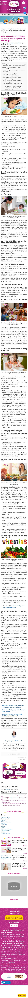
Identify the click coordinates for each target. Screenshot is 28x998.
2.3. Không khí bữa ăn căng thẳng (10, 73)
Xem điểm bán (11, 777)
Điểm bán (3, 823)
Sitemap (3, 832)
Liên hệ (2, 827)
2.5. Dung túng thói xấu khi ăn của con (11, 76)
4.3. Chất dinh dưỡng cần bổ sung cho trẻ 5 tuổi (13, 83)
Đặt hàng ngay (19, 777)
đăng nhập (7, 789)
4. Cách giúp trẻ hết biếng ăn (8, 79)
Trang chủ (3, 29)
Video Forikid (14, 873)
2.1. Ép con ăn (6, 68)
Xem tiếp (25, 845)
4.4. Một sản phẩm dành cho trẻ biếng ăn (11, 85)
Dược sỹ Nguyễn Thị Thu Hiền (13, 43)
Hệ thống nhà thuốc (11, 14)
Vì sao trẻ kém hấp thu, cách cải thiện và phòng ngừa (19, 857)
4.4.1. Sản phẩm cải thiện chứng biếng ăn (13, 86)
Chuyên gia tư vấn (5, 819)
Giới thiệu (3, 826)
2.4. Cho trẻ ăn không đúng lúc (9, 74)
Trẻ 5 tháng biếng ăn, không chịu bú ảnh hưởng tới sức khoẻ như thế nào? (13, 706)
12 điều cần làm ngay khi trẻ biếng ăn (11, 805)
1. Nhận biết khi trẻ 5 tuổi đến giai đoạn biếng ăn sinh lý (13, 65)
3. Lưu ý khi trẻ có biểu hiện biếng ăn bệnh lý (11, 77)
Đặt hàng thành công (6, 821)
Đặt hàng (3, 820)
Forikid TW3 (4, 824)
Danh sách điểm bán (14, 918)
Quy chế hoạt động (5, 830)
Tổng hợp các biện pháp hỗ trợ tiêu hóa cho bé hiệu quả (19, 849)
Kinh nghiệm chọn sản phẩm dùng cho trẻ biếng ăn (14, 803)
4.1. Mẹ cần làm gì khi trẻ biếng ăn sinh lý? (12, 80)
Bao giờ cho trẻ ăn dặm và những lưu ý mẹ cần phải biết (19, 842)
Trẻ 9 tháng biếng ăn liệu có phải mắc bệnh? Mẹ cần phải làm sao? (12, 715)
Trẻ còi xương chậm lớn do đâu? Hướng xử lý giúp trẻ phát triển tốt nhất (19, 865)
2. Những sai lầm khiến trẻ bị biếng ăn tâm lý (11, 67)
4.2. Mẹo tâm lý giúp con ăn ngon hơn (11, 82)
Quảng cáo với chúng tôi (6, 829)
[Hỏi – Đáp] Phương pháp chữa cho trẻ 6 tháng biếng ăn (13, 710)
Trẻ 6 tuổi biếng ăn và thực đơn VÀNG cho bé (13, 606)
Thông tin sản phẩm (5, 833)
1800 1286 (15, 11)
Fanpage (14, 899)
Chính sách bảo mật (5, 817)
